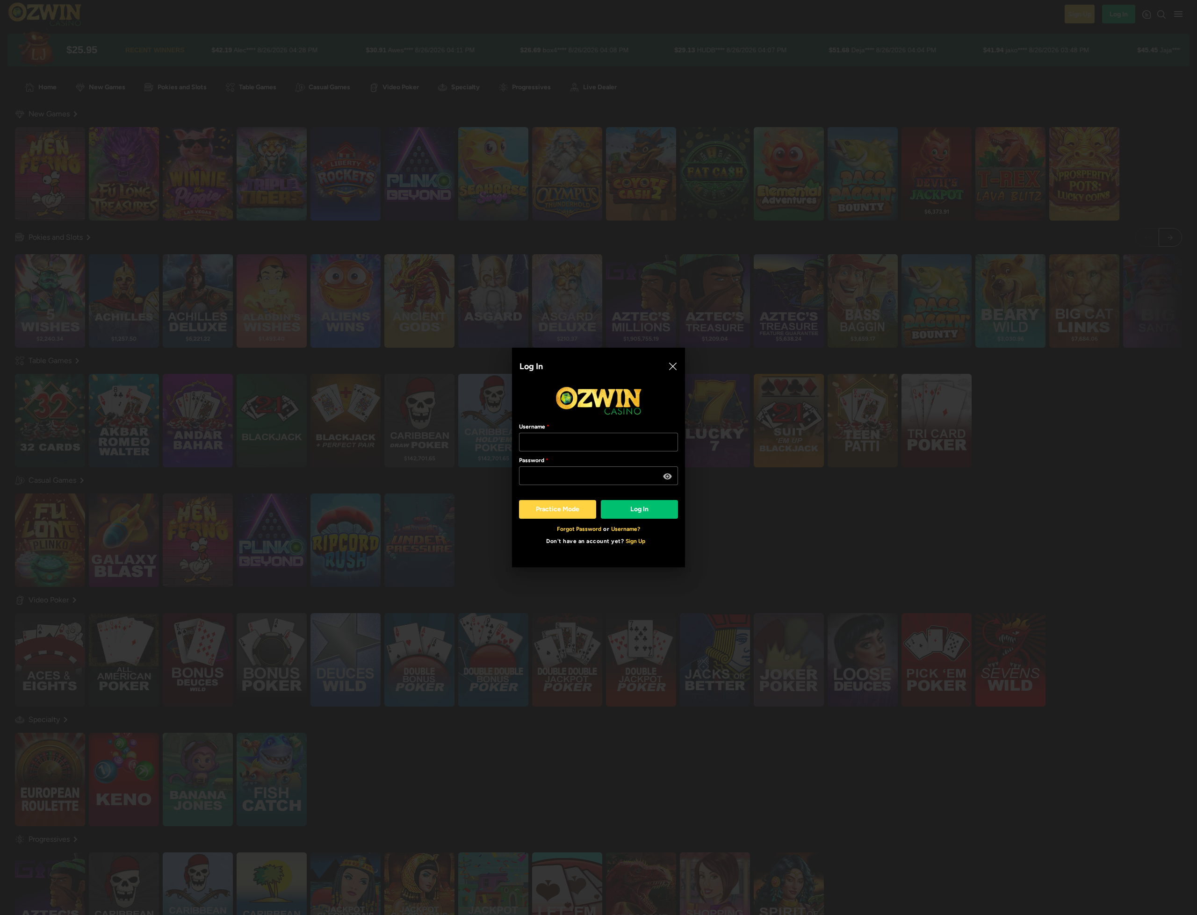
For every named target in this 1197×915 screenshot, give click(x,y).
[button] (667, 476)
